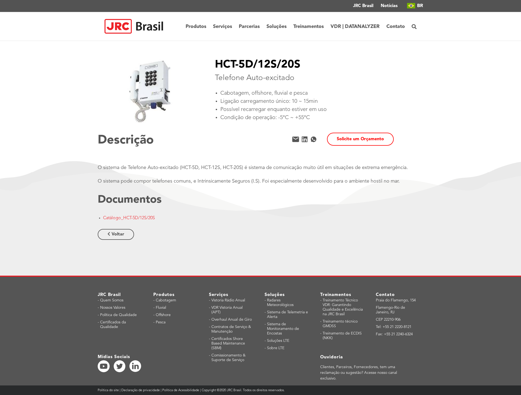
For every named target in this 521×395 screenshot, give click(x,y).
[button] (414, 26)
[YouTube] (104, 366)
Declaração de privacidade (140, 390)
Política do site (109, 390)
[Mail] (295, 139)
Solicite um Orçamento (360, 139)
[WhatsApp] (313, 139)
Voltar (117, 234)
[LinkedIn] (304, 139)
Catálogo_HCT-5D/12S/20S (129, 218)
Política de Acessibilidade (180, 390)
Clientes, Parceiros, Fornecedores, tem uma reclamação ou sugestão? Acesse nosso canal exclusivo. (358, 372)
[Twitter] (120, 366)
